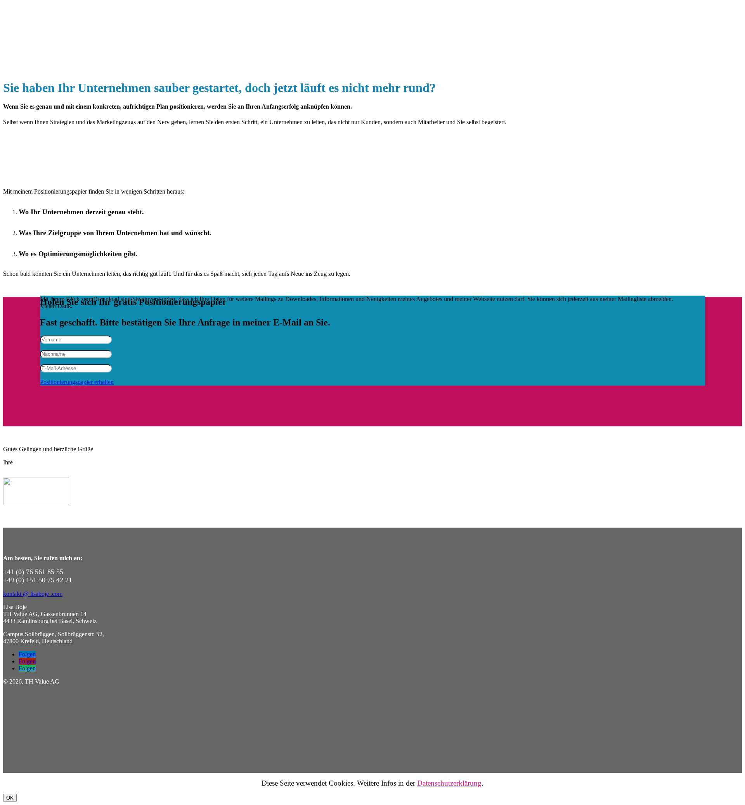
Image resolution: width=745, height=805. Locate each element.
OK (10, 798)
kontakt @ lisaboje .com (32, 593)
